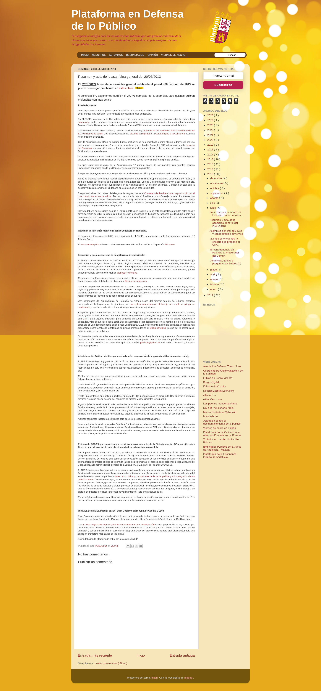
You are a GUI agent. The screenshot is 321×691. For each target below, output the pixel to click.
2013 (210, 174)
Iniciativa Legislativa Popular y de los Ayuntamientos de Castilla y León (118, 524)
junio (213, 207)
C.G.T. (86, 318)
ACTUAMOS (116, 55)
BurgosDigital (211, 382)
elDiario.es (209, 395)
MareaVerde (210, 416)
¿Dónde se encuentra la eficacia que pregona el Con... (225, 241)
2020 (210, 140)
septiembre (217, 193)
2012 (210, 295)
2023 (210, 125)
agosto (214, 198)
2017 (210, 154)
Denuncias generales (136, 281)
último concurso (158, 328)
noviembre (216, 183)
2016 (210, 159)
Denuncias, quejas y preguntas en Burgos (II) (225, 262)
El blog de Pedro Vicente (217, 378)
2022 (210, 130)
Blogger (188, 677)
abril (213, 274)
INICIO (85, 55)
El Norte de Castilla (214, 386)
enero (214, 289)
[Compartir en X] (136, 546)
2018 (210, 149)
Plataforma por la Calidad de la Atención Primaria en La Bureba (222, 434)
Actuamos (170, 244)
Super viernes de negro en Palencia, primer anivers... (226, 213)
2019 (210, 144)
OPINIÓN (152, 55)
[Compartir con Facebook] (141, 546)
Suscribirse (223, 85)
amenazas (83, 122)
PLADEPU (101, 545)
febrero (215, 284)
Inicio (141, 655)
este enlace (126, 88)
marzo (214, 279)
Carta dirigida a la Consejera (170, 133)
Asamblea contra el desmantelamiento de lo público (222, 422)
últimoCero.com (212, 399)
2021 (210, 135)
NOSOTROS (99, 55)
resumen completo (90, 244)
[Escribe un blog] (132, 546)
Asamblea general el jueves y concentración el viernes (226, 232)
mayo (214, 269)
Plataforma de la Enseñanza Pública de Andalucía (219, 455)
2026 (210, 115)
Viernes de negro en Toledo (219, 428)
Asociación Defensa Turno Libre (222, 366)
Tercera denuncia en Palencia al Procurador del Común (224, 252)
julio (213, 203)
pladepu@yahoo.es (127, 272)
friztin (154, 677)
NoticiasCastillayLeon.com (218, 390)
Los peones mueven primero (220, 403)
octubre (215, 188)
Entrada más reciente (95, 655)
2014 (210, 169)
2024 (210, 120)
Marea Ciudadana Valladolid (219, 412)
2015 (210, 164)
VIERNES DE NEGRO (173, 55)
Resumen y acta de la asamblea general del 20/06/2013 (224, 222)
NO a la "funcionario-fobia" (218, 407)
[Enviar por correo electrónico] (128, 546)
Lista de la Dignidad (140, 133)
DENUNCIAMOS (135, 55)
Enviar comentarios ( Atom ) (111, 663)
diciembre (216, 178)
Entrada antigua (182, 655)
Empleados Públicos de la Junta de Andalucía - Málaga (222, 448)
